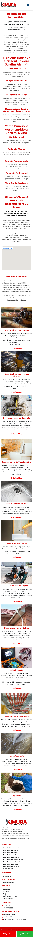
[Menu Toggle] (28, 5)
